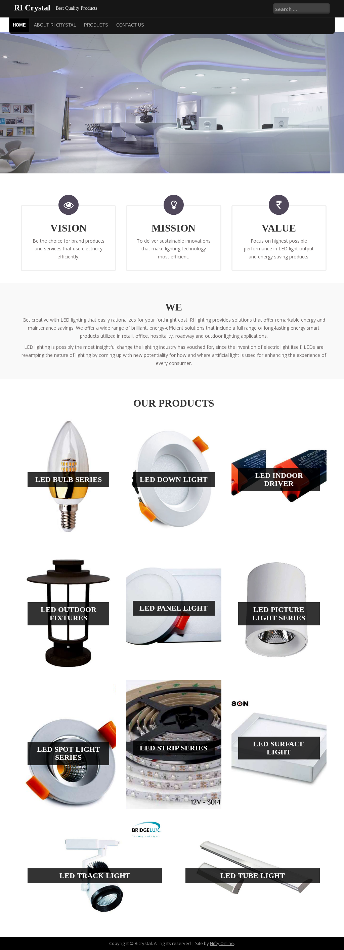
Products (96, 25)
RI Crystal (32, 7)
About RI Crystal (55, 25)
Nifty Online (222, 943)
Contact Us (130, 25)
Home (19, 25)
